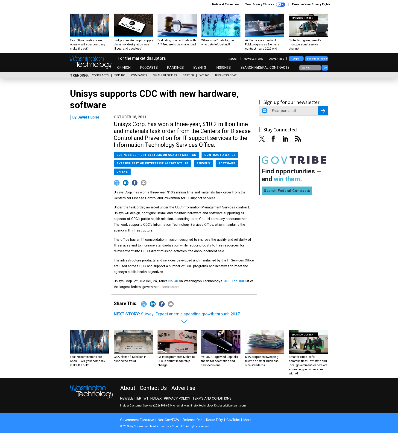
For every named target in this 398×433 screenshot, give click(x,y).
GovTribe (233, 420)
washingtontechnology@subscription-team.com (215, 405)
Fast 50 (188, 75)
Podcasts (149, 67)
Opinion (124, 67)
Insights (223, 67)
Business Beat (226, 75)
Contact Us (153, 388)
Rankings (175, 67)
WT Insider (152, 398)
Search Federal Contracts (265, 67)
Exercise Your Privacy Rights (311, 4)
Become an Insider (317, 58)
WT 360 (204, 75)
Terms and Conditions (212, 398)
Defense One (192, 420)
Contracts (100, 75)
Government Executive (137, 420)
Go (325, 67)
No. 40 (173, 281)
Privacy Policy (177, 398)
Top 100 (119, 75)
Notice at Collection (225, 4)
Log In (296, 58)
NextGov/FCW (168, 420)
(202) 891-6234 (163, 405)
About (233, 58)
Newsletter (130, 398)
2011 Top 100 (233, 281)
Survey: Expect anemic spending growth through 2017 (190, 313)
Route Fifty (214, 420)
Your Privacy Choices (260, 4)
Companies (139, 75)
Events (199, 67)
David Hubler (88, 117)
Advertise (276, 58)
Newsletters (253, 58)
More (247, 420)
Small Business (165, 75)
